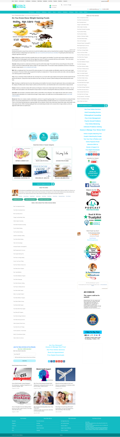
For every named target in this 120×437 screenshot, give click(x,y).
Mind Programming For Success (19, 250)
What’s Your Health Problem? (19, 294)
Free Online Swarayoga (18, 279)
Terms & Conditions (64, 430)
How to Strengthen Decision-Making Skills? (21, 406)
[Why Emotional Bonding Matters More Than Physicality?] (44, 404)
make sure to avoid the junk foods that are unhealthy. (46, 52)
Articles (85, 12)
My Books (20, 196)
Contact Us (65, 1)
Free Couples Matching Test (19, 253)
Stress (54, 12)
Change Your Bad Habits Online (19, 217)
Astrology (38, 423)
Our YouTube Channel (65, 423)
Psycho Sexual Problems (93, 121)
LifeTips (59, 12)
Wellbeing (44, 12)
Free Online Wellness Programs (19, 297)
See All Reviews (93, 238)
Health (49, 12)
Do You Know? (21, 1)
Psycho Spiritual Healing (18, 228)
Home (13, 1)
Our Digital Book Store (65, 421)
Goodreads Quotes (104, 288)
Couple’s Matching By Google (93, 136)
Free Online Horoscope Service (19, 319)
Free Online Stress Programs (19, 268)
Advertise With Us (92, 144)
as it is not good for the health (29, 67)
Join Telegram (53, 7)
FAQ (13, 430)
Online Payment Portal (92, 141)
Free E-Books (68, 196)
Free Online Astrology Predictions (83, 87)
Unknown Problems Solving (93, 127)
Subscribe (24, 360)
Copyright (38, 430)
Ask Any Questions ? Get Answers (20, 330)
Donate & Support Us (92, 147)
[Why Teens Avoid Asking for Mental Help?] (44, 380)
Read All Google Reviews (92, 239)
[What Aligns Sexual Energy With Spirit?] (65, 404)
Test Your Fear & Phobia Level (93, 139)
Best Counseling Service (18, 213)
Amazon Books (26, 196)
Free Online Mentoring (93, 124)
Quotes (81, 12)
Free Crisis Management (92, 118)
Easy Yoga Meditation (17, 272)
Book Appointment (30, 199)
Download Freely (39, 425)
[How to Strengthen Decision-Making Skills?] (22, 404)
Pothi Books (49, 196)
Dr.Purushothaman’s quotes (92, 283)
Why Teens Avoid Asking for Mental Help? (43, 383)
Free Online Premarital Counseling (20, 224)
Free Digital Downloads (55, 355)
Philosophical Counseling (92, 115)
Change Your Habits (45, 199)
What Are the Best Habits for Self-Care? (64, 383)
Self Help (38, 12)
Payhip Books (55, 196)
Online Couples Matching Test (93, 133)
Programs (14, 423)
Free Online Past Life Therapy (82, 94)
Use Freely (50, 1)
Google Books (32, 196)
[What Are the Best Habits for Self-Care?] (65, 380)
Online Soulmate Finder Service (19, 323)
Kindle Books (38, 196)
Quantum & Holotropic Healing (19, 235)
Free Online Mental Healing (18, 239)
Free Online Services (40, 421)
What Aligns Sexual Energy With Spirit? (64, 406)
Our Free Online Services (56, 350)
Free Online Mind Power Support (19, 308)
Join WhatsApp (54, 5)
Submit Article (17, 199)
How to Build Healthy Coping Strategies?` (21, 383)
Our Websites (28, 1)
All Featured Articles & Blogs (19, 15)
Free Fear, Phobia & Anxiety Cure (20, 264)
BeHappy (71, 12)
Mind (76, 12)
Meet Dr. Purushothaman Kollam (19, 334)
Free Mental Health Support (18, 305)
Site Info (16, 1)
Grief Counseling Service (93, 112)
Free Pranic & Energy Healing (19, 257)
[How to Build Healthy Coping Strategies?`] (22, 380)
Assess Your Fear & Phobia (19, 261)
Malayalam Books (62, 196)
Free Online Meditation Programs (19, 275)
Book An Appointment (56, 352)
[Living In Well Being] (19, 7)
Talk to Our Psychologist (18, 242)
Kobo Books (44, 196)
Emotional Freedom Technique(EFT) (20, 246)
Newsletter (14, 421)
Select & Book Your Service (19, 337)
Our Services (34, 1)
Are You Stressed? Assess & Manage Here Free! (56, 346)
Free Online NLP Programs (18, 312)
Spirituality (45, 1)
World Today (40, 1)
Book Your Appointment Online (19, 206)
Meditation (65, 12)
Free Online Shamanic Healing (19, 283)
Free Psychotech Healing (81, 33)
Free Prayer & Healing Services (19, 286)
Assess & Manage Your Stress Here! (92, 130)
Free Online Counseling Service (19, 210)
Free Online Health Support (18, 290)
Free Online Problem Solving (19, 301)
